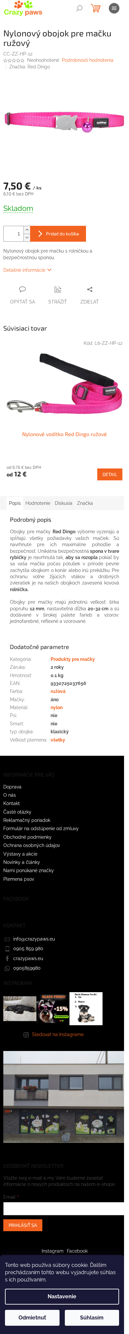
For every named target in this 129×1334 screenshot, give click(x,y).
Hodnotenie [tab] (37, 503)
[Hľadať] (79, 8)
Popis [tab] (15, 503)
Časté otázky (17, 812)
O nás (9, 795)
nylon (57, 707)
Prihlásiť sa (23, 1225)
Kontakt (11, 803)
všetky (58, 740)
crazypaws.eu (28, 958)
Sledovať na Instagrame (58, 1034)
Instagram (53, 1251)
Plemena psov (18, 879)
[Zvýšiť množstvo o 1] (26, 230)
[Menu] (114, 8)
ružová (58, 691)
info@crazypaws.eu (34, 939)
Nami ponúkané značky (28, 870)
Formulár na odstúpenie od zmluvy (41, 828)
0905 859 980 (28, 948)
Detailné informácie (24, 270)
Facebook (77, 1251)
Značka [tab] (85, 503)
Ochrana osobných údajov (31, 845)
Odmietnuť (32, 1317)
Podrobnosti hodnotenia (87, 60)
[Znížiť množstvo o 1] (26, 237)
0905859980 (27, 968)
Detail (110, 474)
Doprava (12, 786)
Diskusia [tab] (63, 503)
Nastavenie (62, 1296)
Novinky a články (21, 862)
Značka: (29, 66)
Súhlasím (92, 1317)
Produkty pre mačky (73, 659)
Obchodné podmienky (27, 837)
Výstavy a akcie (20, 854)
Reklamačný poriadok (26, 820)
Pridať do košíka (62, 233)
